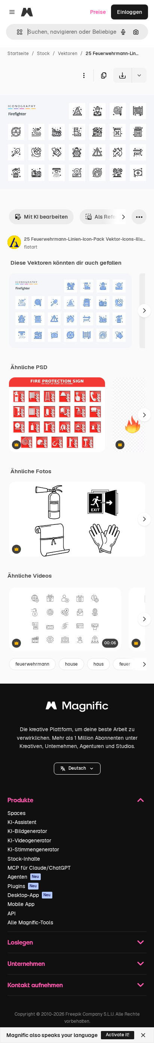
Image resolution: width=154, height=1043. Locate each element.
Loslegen (20, 942)
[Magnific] (77, 707)
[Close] (143, 1035)
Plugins (22, 886)
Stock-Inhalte (23, 858)
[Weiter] (123, 216)
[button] (77, 769)
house (71, 664)
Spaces (16, 813)
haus (98, 664)
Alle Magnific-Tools (30, 922)
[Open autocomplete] (16, 32)
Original (47, 100)
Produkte (20, 800)
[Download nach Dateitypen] (139, 75)
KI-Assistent (21, 822)
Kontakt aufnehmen (35, 985)
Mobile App (20, 904)
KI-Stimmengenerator (33, 849)
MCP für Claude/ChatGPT (39, 867)
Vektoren (67, 54)
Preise (98, 12)
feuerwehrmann (32, 664)
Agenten (23, 876)
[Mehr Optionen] (83, 75)
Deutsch (77, 768)
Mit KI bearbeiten (46, 216)
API (11, 913)
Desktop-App (29, 895)
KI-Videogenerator (29, 840)
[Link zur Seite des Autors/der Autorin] (14, 243)
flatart (30, 247)
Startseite (18, 54)
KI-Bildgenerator (27, 831)
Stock (43, 54)
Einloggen (129, 12)
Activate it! (117, 1035)
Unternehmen (26, 963)
